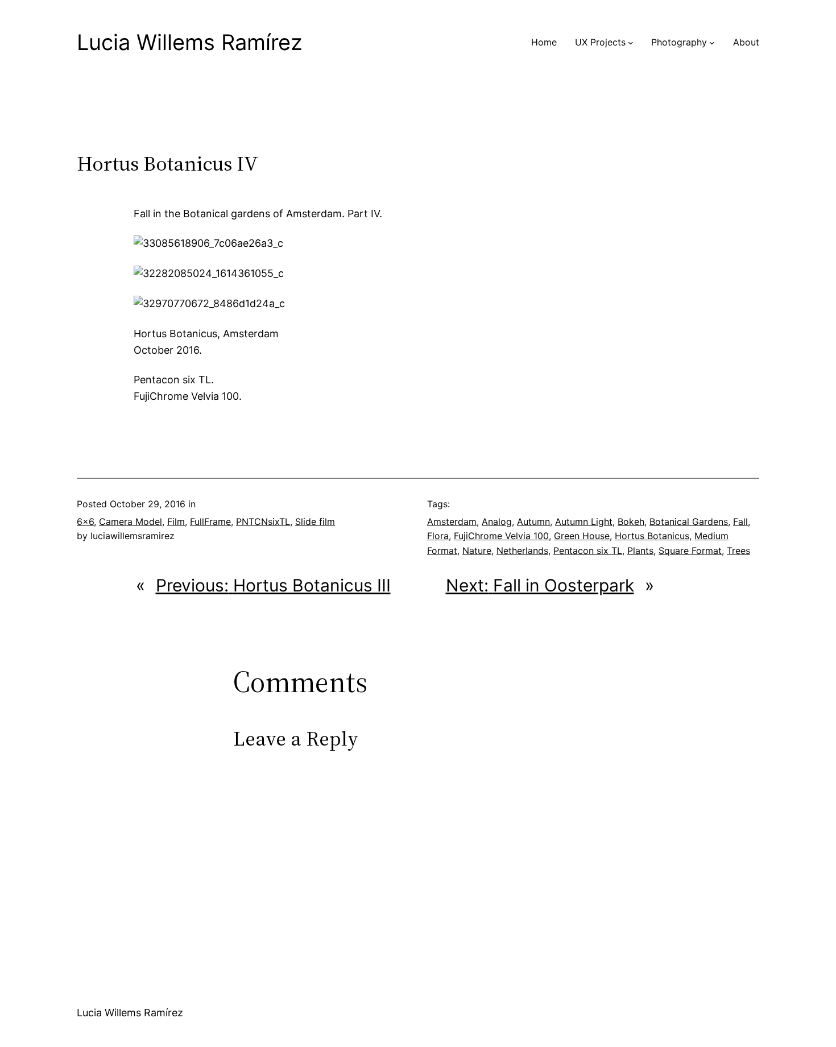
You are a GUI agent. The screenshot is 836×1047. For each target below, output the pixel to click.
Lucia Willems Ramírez (190, 42)
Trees (738, 550)
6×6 (85, 521)
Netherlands (522, 550)
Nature (476, 550)
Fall (740, 521)
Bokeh (631, 521)
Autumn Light (583, 521)
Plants (640, 550)
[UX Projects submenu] (631, 42)
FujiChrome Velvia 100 (501, 535)
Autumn (533, 521)
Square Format (690, 550)
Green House (582, 535)
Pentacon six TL (587, 550)
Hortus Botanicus (652, 535)
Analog (497, 521)
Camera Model (130, 521)
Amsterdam (452, 521)
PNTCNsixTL (263, 521)
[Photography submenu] (712, 42)
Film (176, 521)
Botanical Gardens (688, 521)
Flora (438, 535)
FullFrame (210, 521)
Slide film (315, 521)
